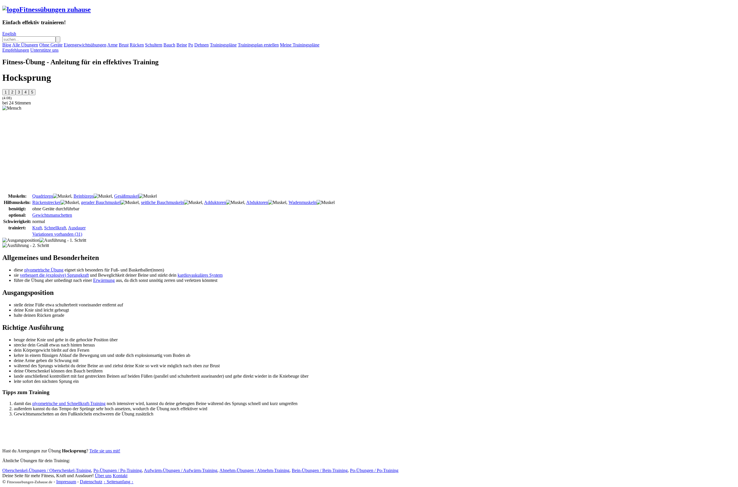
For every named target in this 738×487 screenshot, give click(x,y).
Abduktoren (257, 202)
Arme (112, 44)
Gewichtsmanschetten (52, 215)
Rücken (137, 44)
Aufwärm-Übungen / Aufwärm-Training (180, 470)
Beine (181, 44)
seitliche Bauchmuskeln (162, 202)
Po (190, 44)
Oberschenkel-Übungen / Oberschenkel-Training (46, 470)
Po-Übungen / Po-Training (117, 470)
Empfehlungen (15, 50)
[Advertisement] (50, 151)
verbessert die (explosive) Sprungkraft (54, 275)
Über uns (103, 475)
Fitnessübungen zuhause (55, 9)
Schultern (153, 44)
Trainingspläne (223, 44)
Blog (6, 44)
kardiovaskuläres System (200, 275)
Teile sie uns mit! (104, 450)
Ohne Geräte (51, 44)
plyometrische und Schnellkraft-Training (69, 403)
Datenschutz (91, 481)
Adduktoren (215, 202)
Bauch (169, 44)
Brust (124, 44)
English (9, 33)
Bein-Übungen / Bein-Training (320, 470)
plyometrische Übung (43, 269)
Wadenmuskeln (303, 202)
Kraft (37, 227)
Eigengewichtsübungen (85, 44)
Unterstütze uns (44, 50)
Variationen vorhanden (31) (57, 234)
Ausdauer (77, 227)
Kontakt (120, 475)
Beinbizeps (84, 196)
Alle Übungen (25, 44)
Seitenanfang (118, 481)
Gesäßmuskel (126, 196)
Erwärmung (104, 280)
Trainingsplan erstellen (258, 44)
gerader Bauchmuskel (101, 202)
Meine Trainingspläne (299, 44)
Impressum (66, 481)
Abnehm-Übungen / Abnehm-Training (254, 470)
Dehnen (201, 44)
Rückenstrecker (46, 202)
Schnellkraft (55, 227)
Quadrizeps (42, 196)
